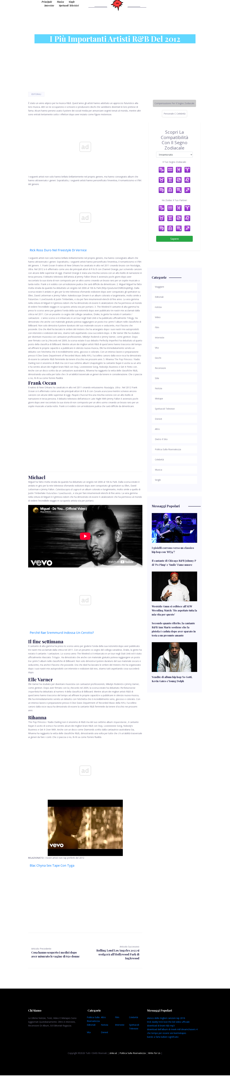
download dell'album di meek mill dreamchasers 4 (172, 1029)
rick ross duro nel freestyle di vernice (58, 250)
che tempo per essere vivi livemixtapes (166, 1033)
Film (117, 1017)
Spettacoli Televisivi (69, 5)
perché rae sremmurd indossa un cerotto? (62, 632)
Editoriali (36, 94)
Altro (103, 1017)
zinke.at (113, 1053)
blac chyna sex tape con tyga (52, 865)
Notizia (104, 1024)
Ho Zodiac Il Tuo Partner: (174, 200)
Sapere (174, 238)
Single (72, 1)
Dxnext (104, 1032)
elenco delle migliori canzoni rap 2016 (166, 1018)
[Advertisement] (85, 436)
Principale (47, 1)
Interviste (49, 5)
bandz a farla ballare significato (163, 1036)
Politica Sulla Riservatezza (133, 1053)
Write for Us (154, 1053)
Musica (60, 1)
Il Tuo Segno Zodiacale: (174, 161)
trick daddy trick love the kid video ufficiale (168, 1021)
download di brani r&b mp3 (161, 1025)
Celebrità (133, 1017)
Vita (89, 1032)
